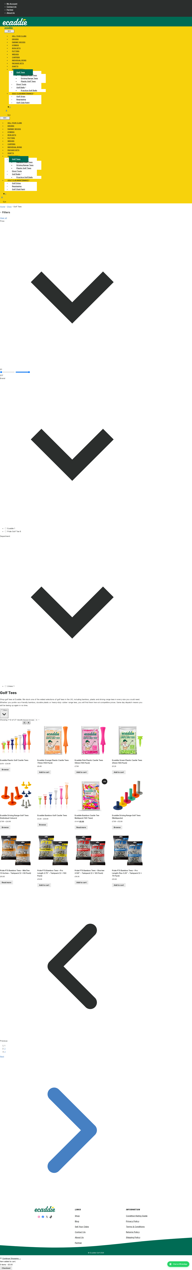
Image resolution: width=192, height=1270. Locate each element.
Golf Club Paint (22, 102)
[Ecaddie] (8, 28)
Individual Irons (19, 60)
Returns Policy (133, 1232)
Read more (81, 827)
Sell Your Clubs (19, 36)
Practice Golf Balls (29, 90)
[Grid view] (24, 722)
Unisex (10, 686)
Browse (5, 769)
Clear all (3, 218)
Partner (10, 10)
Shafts (15, 66)
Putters (15, 51)
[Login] (76, 110)
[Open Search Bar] (9, 115)
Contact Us (11, 7)
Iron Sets (16, 48)
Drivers (15, 39)
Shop (9, 206)
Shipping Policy (133, 1237)
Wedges (15, 54)
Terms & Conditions (135, 1226)
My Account (12, 4)
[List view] (28, 722)
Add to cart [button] (44, 772)
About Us (11, 13)
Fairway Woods (18, 42)
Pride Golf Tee (14, 531)
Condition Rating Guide (136, 1216)
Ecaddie (11, 528)
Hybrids (15, 45)
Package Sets (18, 63)
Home (2, 206)
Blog (77, 1221)
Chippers (16, 57)
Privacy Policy (132, 1221)
